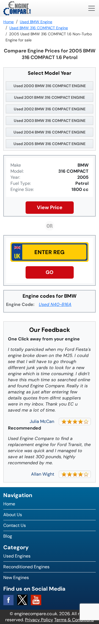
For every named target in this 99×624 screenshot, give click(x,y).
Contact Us (14, 525)
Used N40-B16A (55, 304)
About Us (12, 515)
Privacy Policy (39, 620)
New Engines (16, 577)
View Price (49, 207)
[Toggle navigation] (91, 8)
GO (49, 272)
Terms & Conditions (74, 620)
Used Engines (17, 556)
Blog (7, 536)
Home (9, 504)
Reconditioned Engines (26, 567)
